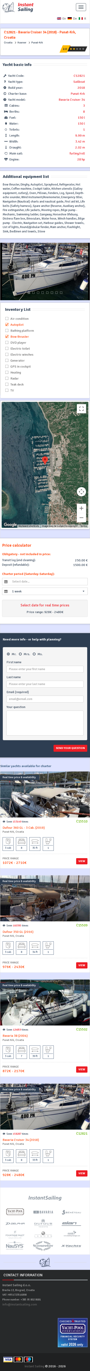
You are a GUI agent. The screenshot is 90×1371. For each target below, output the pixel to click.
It (85, 18)
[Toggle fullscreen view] (81, 408)
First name (13, 662)
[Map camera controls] (81, 491)
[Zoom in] (81, 508)
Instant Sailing (34, 1366)
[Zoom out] (81, 517)
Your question (15, 707)
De (75, 18)
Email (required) (17, 692)
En (64, 18)
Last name (13, 677)
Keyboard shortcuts (28, 526)
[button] (48, 591)
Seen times (17, 821)
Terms (83, 526)
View (81, 861)
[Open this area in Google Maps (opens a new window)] (10, 525)
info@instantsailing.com (19, 1304)
